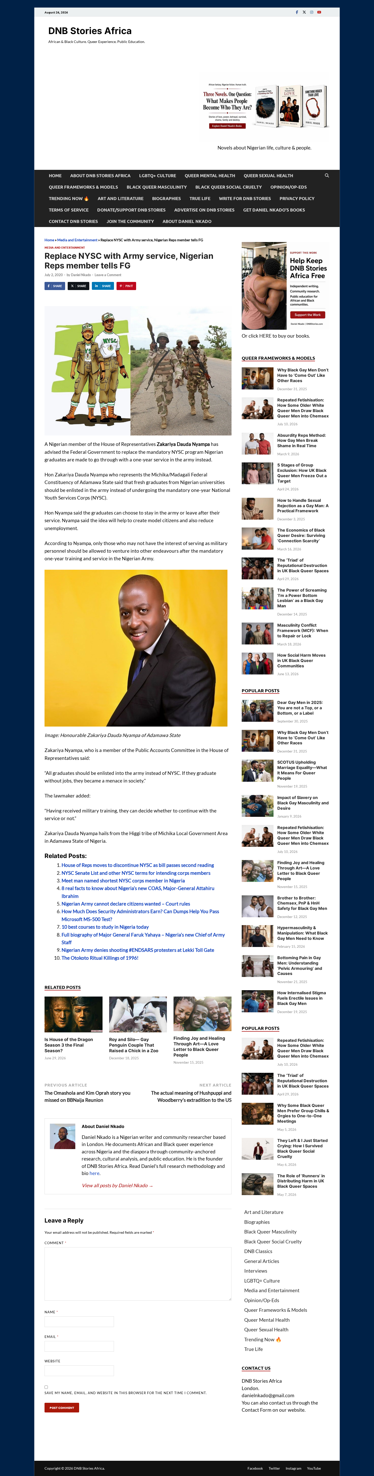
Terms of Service (69, 210)
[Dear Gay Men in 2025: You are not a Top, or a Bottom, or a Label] (258, 703)
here (94, 1173)
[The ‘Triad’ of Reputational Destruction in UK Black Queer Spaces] (258, 561)
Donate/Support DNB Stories (131, 210)
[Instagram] (312, 12)
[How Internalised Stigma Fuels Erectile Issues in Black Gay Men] (258, 994)
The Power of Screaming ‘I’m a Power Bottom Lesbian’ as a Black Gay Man (302, 598)
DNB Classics (258, 1251)
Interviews (255, 1271)
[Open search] (327, 176)
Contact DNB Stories (73, 221)
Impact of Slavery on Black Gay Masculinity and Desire (303, 803)
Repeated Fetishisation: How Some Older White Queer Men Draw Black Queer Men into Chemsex (303, 407)
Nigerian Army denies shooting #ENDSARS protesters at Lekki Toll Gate (138, 950)
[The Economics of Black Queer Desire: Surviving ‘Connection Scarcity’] (258, 531)
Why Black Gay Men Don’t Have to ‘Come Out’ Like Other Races (302, 375)
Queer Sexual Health (268, 175)
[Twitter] (304, 12)
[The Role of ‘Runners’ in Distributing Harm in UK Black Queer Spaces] (258, 1177)
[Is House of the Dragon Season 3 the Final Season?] (74, 1016)
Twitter (274, 1468)
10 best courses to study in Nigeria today (105, 927)
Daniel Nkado (81, 275)
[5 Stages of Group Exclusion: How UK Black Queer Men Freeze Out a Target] (258, 466)
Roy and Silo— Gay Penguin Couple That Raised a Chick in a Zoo (133, 1045)
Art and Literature (120, 198)
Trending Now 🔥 (69, 198)
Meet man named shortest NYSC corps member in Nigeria (123, 880)
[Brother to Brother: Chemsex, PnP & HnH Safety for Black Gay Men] (258, 899)
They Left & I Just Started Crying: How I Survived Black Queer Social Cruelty (302, 1148)
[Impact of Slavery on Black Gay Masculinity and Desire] (258, 798)
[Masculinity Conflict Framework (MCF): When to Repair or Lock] (258, 626)
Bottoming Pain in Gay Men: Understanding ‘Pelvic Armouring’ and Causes (299, 965)
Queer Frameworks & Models (83, 187)
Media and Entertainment (77, 240)
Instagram (293, 1468)
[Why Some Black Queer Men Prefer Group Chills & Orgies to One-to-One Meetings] (258, 1106)
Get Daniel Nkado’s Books (274, 210)
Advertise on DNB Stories (204, 210)
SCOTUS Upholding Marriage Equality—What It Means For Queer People (302, 770)
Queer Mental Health (210, 175)
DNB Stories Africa (90, 30)
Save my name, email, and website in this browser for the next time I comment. (126, 1393)
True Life (200, 198)
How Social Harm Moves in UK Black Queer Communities (301, 660)
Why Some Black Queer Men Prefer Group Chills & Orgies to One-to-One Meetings (303, 1113)
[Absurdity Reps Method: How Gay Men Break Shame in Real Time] (258, 436)
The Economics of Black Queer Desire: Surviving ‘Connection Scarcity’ (301, 535)
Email (52, 1337)
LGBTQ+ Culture (157, 175)
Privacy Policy (297, 198)
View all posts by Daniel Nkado (117, 1185)
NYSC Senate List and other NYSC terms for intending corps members (136, 873)
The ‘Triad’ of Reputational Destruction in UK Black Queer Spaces (303, 565)
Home (55, 175)
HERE (265, 336)
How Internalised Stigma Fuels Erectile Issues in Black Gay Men (301, 998)
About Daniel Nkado (187, 221)
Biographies (166, 198)
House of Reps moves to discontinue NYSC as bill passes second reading (138, 865)
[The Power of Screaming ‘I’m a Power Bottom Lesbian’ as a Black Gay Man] (258, 591)
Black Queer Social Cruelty (228, 187)
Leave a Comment (108, 275)
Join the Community (130, 221)
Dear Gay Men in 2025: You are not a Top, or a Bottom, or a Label (300, 708)
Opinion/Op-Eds (288, 187)
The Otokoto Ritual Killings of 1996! (100, 958)
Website (53, 1361)
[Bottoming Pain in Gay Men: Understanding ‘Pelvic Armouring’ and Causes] (258, 958)
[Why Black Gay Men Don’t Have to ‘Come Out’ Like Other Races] (258, 371)
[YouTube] (319, 12)
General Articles (261, 1261)
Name (51, 1312)
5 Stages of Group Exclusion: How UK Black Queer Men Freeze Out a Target (302, 472)
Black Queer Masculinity (157, 187)
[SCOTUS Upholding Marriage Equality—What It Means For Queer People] (258, 763)
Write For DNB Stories (245, 198)
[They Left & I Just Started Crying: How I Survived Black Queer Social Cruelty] (258, 1141)
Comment (55, 1243)
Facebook (255, 1468)
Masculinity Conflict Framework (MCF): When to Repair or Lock (302, 630)
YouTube (314, 1468)
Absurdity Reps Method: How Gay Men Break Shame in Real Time (301, 440)
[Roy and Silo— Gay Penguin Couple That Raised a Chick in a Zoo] (138, 1016)
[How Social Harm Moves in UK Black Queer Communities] (258, 656)
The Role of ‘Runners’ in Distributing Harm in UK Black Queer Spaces (301, 1181)
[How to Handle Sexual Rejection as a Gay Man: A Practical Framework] (258, 501)
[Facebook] (297, 12)
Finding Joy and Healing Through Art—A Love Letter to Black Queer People (300, 870)
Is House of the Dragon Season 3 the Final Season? (69, 1045)
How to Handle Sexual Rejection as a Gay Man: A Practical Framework (303, 506)
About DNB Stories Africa (100, 175)
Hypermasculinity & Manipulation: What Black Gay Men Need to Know (302, 933)
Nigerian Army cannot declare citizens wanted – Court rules (126, 904)
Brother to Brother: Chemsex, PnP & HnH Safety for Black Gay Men (302, 903)
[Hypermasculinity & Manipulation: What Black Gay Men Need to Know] (258, 928)
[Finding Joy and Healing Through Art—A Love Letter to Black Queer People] (203, 1015)
